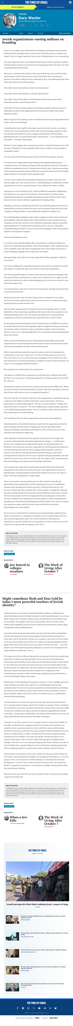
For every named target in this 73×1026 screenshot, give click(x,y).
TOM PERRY (23, 952)
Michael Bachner (25, 919)
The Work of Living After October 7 (53, 568)
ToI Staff (37, 907)
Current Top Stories (37, 853)
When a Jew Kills (18, 818)
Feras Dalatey (32, 952)
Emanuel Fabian (25, 970)
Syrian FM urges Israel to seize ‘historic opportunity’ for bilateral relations (44, 950)
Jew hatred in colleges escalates (20, 568)
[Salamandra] (53, 1017)
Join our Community (17, 7)
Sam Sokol (23, 936)
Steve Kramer (13, 574)
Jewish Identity (9, 806)
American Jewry (9, 554)
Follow (21, 25)
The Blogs (23, 14)
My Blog (21, 33)
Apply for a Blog (65, 33)
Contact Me (40, 33)
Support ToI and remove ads (55, 7)
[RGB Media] (38, 1018)
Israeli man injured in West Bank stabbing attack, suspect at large (37, 904)
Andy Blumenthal (48, 574)
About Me (30, 33)
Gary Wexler (30, 18)
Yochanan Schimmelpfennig (17, 823)
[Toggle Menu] (2, 2)
